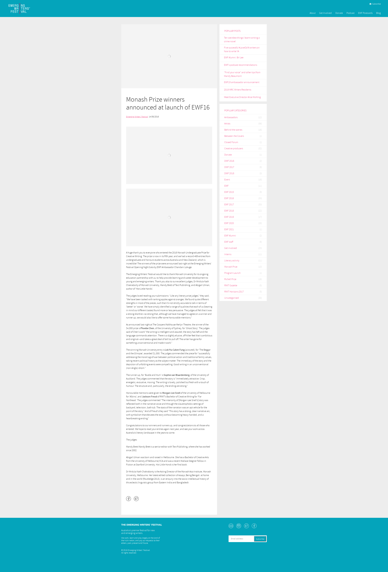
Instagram (238, 525)
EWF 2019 (229, 217)
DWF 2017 (229, 167)
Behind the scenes (233, 129)
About (313, 13)
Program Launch (232, 273)
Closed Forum (231, 142)
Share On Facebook (128, 498)
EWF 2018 (229, 210)
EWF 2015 (229, 192)
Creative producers (233, 148)
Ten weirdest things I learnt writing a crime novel (242, 39)
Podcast (350, 13)
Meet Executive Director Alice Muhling (242, 97)
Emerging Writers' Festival (137, 116)
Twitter (246, 525)
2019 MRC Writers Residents (237, 89)
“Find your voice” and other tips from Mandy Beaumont (242, 74)
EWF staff (228, 241)
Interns (227, 254)
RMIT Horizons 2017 (234, 291)
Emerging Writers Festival (24, 8)
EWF (226, 185)
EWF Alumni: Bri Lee (233, 57)
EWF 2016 (229, 198)
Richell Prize (230, 279)
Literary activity (231, 260)
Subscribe (376, 4)
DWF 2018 (229, 173)
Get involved (230, 248)
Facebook (254, 525)
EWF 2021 (229, 229)
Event (227, 179)
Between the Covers (234, 136)
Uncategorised (231, 297)
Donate (339, 13)
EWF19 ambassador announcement (241, 82)
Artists (227, 123)
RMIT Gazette (230, 285)
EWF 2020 (229, 223)
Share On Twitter (136, 498)
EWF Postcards (365, 13)
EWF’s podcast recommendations (240, 65)
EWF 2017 (229, 204)
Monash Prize (230, 266)
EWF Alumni (230, 235)
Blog (378, 13)
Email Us (231, 525)
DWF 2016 (229, 160)
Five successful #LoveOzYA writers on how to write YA (242, 49)
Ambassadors (230, 117)
